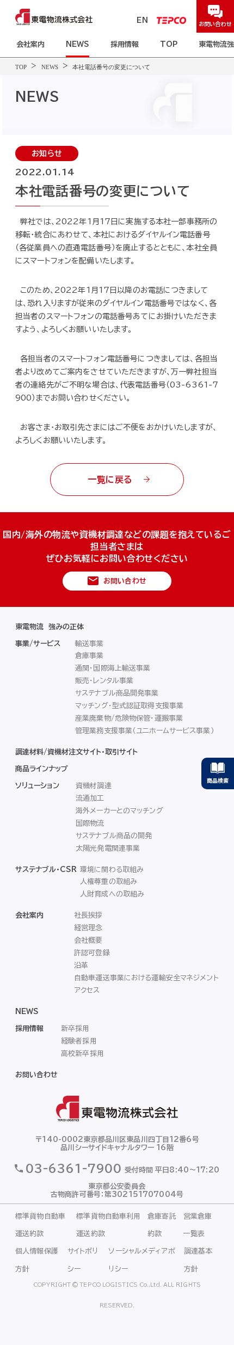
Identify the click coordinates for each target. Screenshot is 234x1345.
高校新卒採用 (82, 1053)
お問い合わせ (36, 1074)
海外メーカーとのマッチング (119, 810)
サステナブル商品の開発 (114, 835)
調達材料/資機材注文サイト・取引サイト (76, 752)
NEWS (77, 44)
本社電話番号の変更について (111, 67)
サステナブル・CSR (46, 869)
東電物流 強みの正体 (49, 626)
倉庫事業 (89, 655)
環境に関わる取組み (112, 869)
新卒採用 (75, 1028)
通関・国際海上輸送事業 (112, 668)
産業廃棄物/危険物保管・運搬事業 (129, 718)
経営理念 (88, 927)
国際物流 (90, 823)
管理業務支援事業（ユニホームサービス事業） (144, 730)
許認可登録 (92, 952)
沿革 (81, 965)
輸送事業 (89, 643)
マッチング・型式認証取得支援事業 (129, 705)
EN (142, 20)
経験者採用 (79, 1041)
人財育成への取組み (112, 894)
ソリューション (37, 785)
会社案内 (30, 44)
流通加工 (90, 798)
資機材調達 (94, 785)
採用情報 (124, 44)
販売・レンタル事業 (104, 680)
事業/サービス (37, 643)
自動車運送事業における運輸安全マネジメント (146, 977)
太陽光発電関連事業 (108, 848)
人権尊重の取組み (108, 881)
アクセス (87, 990)
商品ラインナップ (41, 768)
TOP (168, 44)
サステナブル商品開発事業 (117, 693)
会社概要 (88, 940)
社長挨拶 (88, 915)
